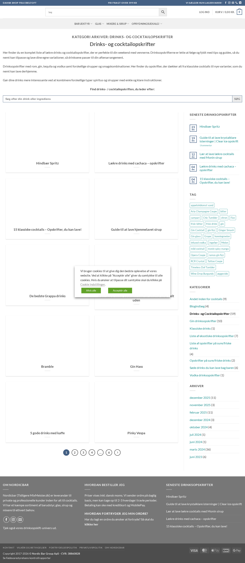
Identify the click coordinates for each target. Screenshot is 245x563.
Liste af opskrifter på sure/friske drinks (210, 345)
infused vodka (198, 242)
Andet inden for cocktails (206, 299)
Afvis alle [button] (91, 290)
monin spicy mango (218, 248)
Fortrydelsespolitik (63, 547)
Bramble (47, 366)
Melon (224, 242)
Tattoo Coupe (215, 261)
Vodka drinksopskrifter (205, 375)
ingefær (213, 242)
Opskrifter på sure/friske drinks (210, 360)
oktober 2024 (199, 427)
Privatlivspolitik (90, 547)
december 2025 (200, 397)
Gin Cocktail (197, 230)
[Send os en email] (233, 3)
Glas (98, 23)
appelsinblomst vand (202, 205)
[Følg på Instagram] (229, 3)
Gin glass (196, 236)
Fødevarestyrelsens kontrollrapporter (28, 558)
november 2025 (200, 405)
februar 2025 (198, 412)
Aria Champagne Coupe (204, 211)
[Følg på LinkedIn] (240, 3)
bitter (223, 211)
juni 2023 (196, 457)
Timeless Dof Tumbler (203, 267)
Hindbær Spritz (47, 163)
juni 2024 (196, 442)
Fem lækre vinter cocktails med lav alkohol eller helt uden (136, 298)
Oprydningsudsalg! (145, 23)
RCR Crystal (197, 261)
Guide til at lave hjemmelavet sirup (136, 229)
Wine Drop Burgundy (202, 273)
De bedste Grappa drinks (47, 296)
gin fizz (211, 230)
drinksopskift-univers (38, 528)
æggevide (222, 273)
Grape (207, 236)
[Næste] (117, 452)
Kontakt (8, 547)
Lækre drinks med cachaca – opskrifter (136, 163)
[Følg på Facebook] (226, 3)
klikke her (91, 524)
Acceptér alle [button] (120, 290)
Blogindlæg (197, 306)
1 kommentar (211, 145)
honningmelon (222, 236)
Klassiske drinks (200, 328)
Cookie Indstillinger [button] (92, 284)
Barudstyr (82, 23)
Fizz (233, 217)
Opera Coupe (198, 255)
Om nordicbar (114, 547)
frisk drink (211, 223)
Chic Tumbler (210, 217)
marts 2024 (197, 449)
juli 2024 (195, 434)
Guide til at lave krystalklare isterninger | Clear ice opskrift (219, 139)
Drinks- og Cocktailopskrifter (210, 313)
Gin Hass (136, 366)
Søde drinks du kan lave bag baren (212, 367)
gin (222, 223)
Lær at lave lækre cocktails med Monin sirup (217, 155)
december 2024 (200, 420)
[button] (204, 12)
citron (224, 217)
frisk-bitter (197, 223)
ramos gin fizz (216, 255)
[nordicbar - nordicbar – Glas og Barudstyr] (21, 12)
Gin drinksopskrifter (203, 321)
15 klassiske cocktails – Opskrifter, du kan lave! (47, 229)
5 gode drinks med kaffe (47, 433)
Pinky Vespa (136, 433)
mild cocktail (197, 248)
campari (195, 217)
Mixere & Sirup (117, 23)
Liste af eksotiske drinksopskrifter (212, 336)
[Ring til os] (236, 3)
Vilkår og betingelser (32, 547)
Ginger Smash (226, 230)
